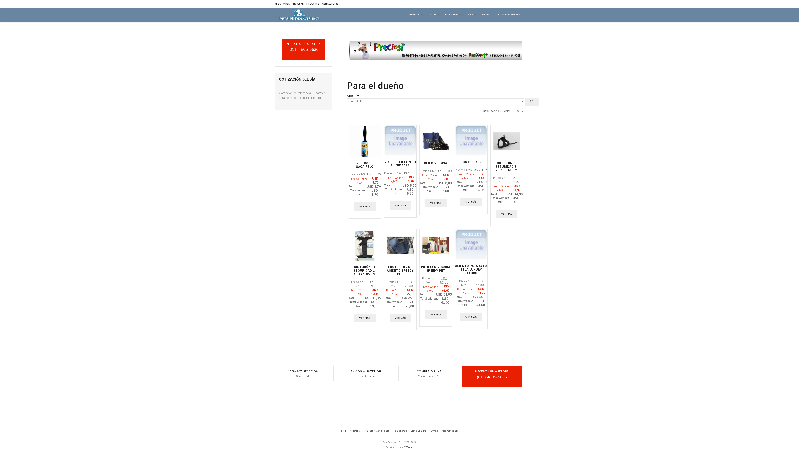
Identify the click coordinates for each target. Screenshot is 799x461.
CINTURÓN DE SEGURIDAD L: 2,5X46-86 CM (365, 270)
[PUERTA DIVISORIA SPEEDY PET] (436, 245)
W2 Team (407, 447)
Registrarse (282, 3)
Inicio (343, 431)
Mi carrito (312, 3)
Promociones (400, 431)
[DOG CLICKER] (471, 140)
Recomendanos (450, 431)
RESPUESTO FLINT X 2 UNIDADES (400, 163)
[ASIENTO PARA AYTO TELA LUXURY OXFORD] (471, 244)
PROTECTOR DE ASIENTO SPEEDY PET (400, 270)
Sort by (353, 96)
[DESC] (532, 102)
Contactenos (330, 3)
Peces (486, 14)
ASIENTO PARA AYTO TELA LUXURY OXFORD (471, 269)
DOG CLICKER (471, 162)
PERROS (414, 14)
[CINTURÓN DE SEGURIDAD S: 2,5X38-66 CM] (507, 141)
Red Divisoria (435, 163)
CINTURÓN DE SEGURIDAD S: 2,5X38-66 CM (506, 166)
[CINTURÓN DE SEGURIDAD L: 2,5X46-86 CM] (365, 245)
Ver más (364, 206)
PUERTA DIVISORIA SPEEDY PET (435, 268)
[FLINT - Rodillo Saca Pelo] (365, 141)
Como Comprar (418, 431)
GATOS (432, 14)
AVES (470, 14)
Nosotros (355, 431)
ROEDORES (452, 14)
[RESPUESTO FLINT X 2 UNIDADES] (400, 140)
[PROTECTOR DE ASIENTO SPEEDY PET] (400, 245)
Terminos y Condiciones (376, 431)
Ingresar (298, 3)
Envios (434, 431)
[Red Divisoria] (436, 141)
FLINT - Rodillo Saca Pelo (365, 164)
